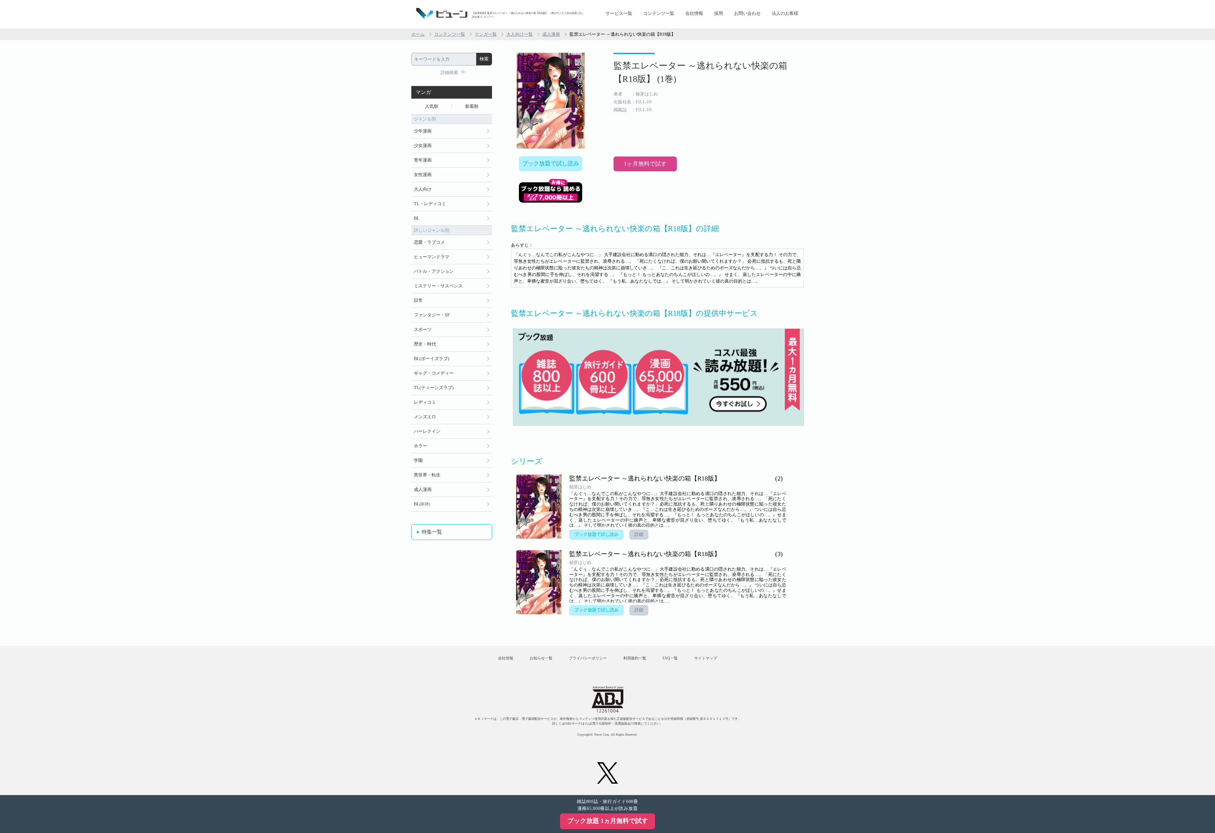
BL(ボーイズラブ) (431, 358)
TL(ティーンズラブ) (434, 387)
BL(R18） (423, 504)
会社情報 (694, 13)
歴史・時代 (425, 344)
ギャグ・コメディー (434, 373)
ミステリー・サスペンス (438, 286)
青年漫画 (423, 160)
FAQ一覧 (670, 658)
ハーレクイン (427, 431)
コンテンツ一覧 (658, 13)
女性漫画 (423, 174)
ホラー (420, 446)
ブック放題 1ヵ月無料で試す (607, 820)
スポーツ (423, 329)
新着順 (471, 106)
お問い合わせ (747, 13)
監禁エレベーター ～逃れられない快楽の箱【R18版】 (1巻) (700, 72)
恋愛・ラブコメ (429, 242)
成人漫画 (551, 34)
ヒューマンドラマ (431, 256)
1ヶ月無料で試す (645, 164)
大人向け (423, 189)
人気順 (431, 106)
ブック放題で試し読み (550, 163)
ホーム (418, 34)
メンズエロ (425, 416)
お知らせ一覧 (541, 658)
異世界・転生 (427, 475)
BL (417, 218)
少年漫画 (423, 131)
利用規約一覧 (634, 658)
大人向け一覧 (519, 34)
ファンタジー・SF (432, 315)
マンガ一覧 (486, 34)
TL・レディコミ (430, 203)
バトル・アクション (434, 271)
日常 (418, 300)
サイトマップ (705, 658)
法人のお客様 (785, 13)
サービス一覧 (619, 13)
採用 (718, 13)
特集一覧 (432, 532)
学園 (418, 460)
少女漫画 (423, 145)
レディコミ (425, 402)
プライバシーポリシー (588, 658)
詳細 (638, 534)
